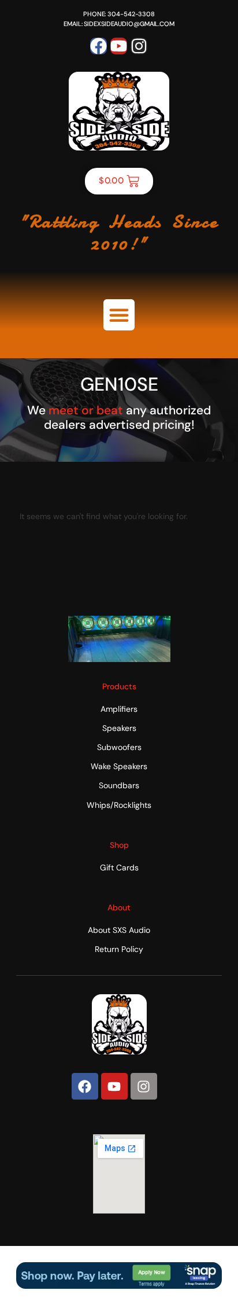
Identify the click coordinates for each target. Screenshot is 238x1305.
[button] (119, 314)
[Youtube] (118, 46)
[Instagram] (139, 46)
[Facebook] (98, 46)
